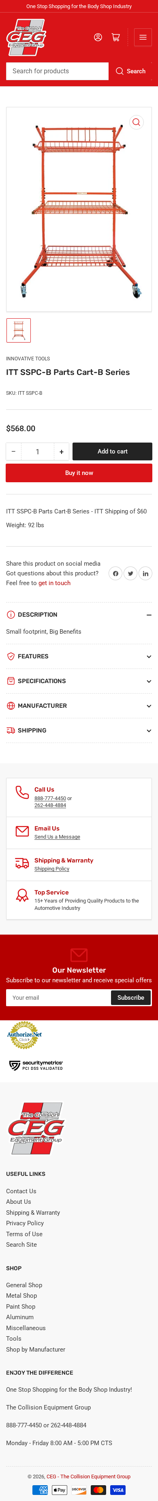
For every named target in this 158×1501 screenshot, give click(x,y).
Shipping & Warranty (33, 1212)
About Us (18, 1201)
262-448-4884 (50, 805)
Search (136, 71)
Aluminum (20, 1317)
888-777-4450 (50, 798)
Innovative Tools (28, 359)
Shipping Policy (51, 869)
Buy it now (79, 473)
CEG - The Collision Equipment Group (88, 1476)
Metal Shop (21, 1295)
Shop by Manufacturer (35, 1349)
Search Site (21, 1244)
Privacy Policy (25, 1223)
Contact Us (21, 1191)
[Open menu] (143, 37)
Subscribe (130, 997)
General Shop (24, 1285)
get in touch (54, 583)
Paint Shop (20, 1306)
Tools (13, 1338)
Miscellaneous (26, 1328)
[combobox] (79, 71)
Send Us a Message (57, 837)
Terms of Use (24, 1234)
